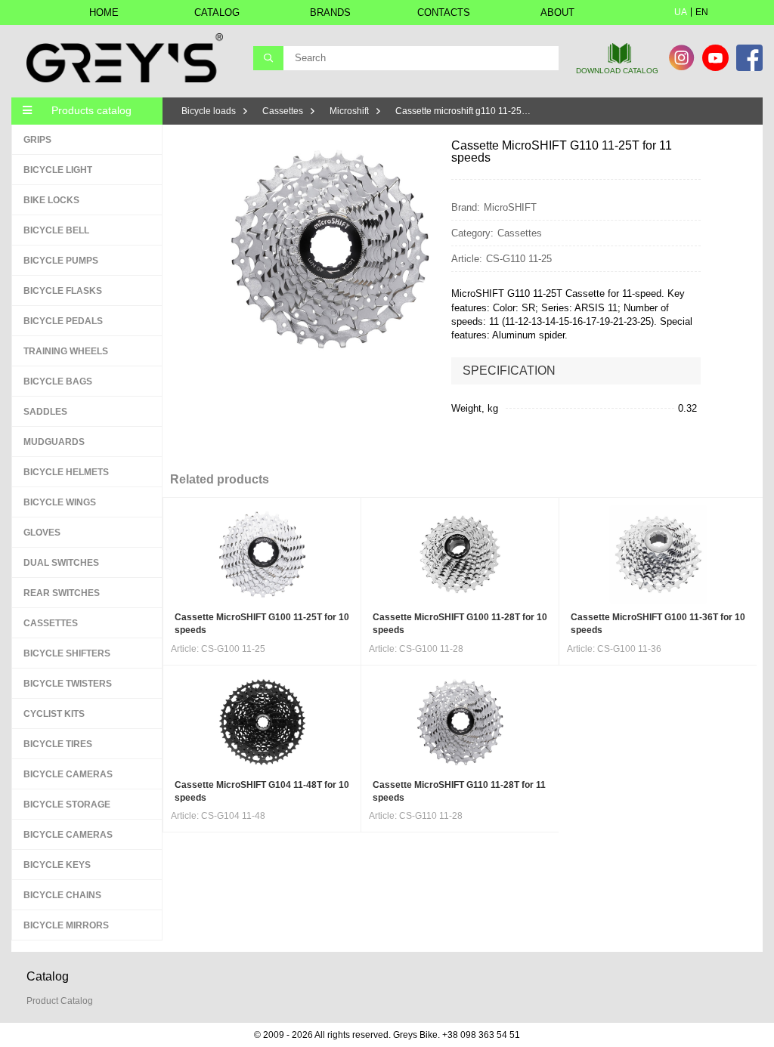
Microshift (349, 111)
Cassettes (282, 111)
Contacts (443, 12)
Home (104, 12)
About (557, 12)
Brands (330, 12)
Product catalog (59, 1001)
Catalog (217, 12)
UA (680, 12)
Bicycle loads (208, 111)
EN (701, 12)
